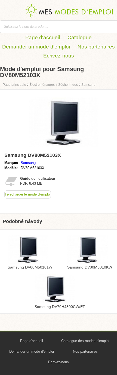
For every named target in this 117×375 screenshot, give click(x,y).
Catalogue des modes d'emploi (85, 341)
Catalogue (79, 37)
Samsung (28, 163)
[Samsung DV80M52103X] (64, 147)
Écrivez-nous (58, 56)
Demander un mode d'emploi (36, 47)
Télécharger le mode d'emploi (28, 194)
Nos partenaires (96, 47)
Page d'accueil (42, 37)
